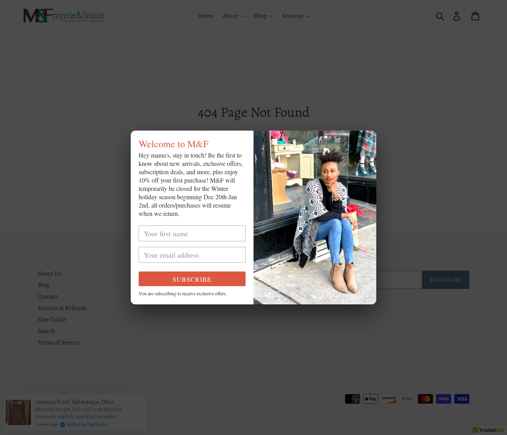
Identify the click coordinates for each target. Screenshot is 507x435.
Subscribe (192, 279)
